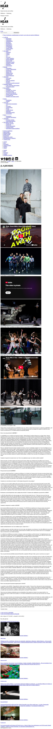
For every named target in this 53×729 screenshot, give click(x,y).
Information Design (10, 112)
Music (4, 115)
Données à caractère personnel (12, 83)
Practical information (10, 126)
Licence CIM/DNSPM (11, 69)
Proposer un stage (10, 91)
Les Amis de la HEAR (11, 92)
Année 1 (8, 53)
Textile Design (9, 107)
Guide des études (7, 145)
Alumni (5, 148)
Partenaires (8, 89)
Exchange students (10, 119)
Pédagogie (8, 52)
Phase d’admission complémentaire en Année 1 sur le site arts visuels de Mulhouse (21, 35)
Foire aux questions (10, 80)
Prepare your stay (10, 123)
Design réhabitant (10, 59)
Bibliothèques (9, 46)
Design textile (9, 60)
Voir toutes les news (14, 621)
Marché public (6, 132)
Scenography (9, 113)
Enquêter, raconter (10, 63)
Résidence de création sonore (12, 96)
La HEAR (5, 37)
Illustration (8, 64)
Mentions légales (7, 133)
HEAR (4, 98)
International (9, 43)
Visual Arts (5, 102)
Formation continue (7, 84)
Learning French (9, 127)
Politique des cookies (7, 137)
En (2, 31)
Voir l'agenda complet (5, 621)
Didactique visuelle (10, 62)
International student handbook (13, 128)
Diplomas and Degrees (11, 117)
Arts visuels (5, 51)
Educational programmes (11, 103)
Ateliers (7, 54)
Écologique (8, 49)
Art (7, 55)
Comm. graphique (10, 58)
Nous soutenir (6, 88)
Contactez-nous (6, 139)
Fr (1, 31)
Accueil (8, 161)
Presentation (8, 100)
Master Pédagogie (10, 75)
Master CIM (8, 71)
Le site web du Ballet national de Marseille (10, 613)
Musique (5, 67)
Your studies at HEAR (8, 122)
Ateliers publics (9, 48)
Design (7, 108)
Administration (9, 41)
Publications (8, 39)
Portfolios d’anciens (7, 155)
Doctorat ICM (9, 74)
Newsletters (5, 144)
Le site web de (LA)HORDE (7, 612)
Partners (8, 101)
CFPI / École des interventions (12, 85)
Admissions (5, 76)
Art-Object (8, 106)
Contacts (5, 154)
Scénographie (9, 65)
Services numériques (7, 130)
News (4, 143)
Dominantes (8, 70)
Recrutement (6, 135)
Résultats (8, 81)
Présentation (8, 38)
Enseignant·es (9, 44)
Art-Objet (8, 57)
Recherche (8, 42)
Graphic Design (9, 110)
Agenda (5, 141)
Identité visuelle (6, 134)
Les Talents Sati (9, 95)
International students (10, 121)
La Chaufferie (9, 47)
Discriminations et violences (9, 138)
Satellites (5, 146)
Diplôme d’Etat (9, 73)
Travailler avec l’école (11, 90)
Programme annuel (10, 86)
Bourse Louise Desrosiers (11, 94)
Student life (8, 124)
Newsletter (5, 152)
